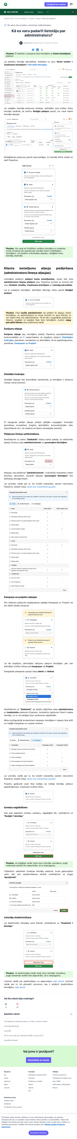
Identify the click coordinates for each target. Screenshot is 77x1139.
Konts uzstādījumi (21, 18)
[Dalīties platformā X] (42, 50)
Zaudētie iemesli (11, 1040)
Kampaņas (20, 343)
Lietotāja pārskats (11, 1026)
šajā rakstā (58, 981)
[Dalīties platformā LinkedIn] (37, 50)
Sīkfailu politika (51, 1124)
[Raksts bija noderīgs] (6, 1004)
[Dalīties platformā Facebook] (33, 50)
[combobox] (48, 12)
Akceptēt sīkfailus (38, 1133)
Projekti (32, 343)
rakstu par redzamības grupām (41, 487)
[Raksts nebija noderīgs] (17, 1004)
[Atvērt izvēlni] (71, 4)
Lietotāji (7, 1031)
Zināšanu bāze (9, 18)
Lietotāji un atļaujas (34, 18)
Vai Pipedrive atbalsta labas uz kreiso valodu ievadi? (26, 1021)
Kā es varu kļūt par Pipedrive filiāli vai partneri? (23, 1035)
